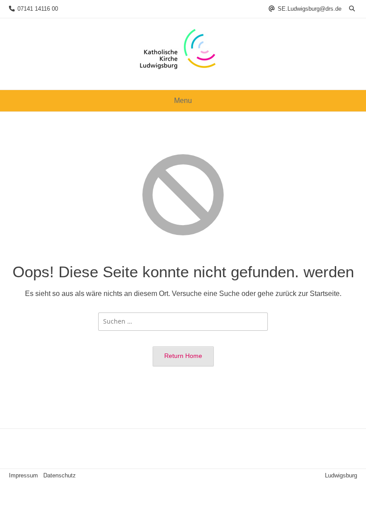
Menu (183, 100)
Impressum (23, 475)
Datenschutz (59, 475)
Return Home (183, 355)
